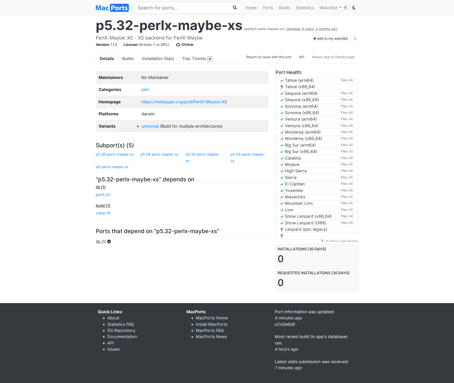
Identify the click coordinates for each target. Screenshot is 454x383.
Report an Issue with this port (269, 57)
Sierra (290, 177)
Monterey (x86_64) (303, 138)
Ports (267, 7)
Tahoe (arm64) (299, 80)
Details (107, 58)
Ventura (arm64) (300, 119)
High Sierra (295, 170)
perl (145, 89)
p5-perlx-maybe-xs (112, 167)
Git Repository (121, 330)
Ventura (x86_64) (301, 125)
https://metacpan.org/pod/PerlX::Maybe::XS (184, 101)
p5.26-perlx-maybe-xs (115, 154)
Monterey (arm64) (302, 132)
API (301, 57)
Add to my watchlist (332, 38)
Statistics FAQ (120, 324)
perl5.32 (103, 194)
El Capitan (294, 183)
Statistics (305, 7)
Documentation (122, 336)
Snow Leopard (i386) (305, 222)
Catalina (292, 158)
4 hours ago (286, 349)
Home (251, 7)
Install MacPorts (211, 324)
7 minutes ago (288, 367)
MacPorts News (211, 336)
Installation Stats (158, 58)
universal (150, 126)
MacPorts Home (212, 317)
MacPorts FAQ (210, 330)
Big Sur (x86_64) (300, 151)
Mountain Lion (298, 203)
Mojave (291, 164)
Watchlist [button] (328, 7)
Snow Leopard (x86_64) (308, 216)
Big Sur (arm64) (300, 145)
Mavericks (294, 196)
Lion (288, 209)
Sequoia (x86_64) (301, 99)
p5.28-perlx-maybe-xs (160, 154)
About (113, 317)
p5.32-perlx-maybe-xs (169, 25)
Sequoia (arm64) (301, 93)
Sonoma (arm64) (301, 106)
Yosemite (293, 190)
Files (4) (347, 80)
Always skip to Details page (333, 57)
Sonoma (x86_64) (301, 112)
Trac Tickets (196, 58)
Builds (284, 7)
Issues (113, 349)
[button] (105, 241)
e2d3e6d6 (285, 324)
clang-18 (103, 213)
